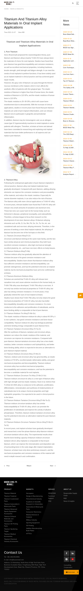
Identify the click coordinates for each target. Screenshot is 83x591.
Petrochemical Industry (34, 499)
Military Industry (31, 520)
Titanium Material (10, 493)
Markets (29, 489)
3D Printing (30, 525)
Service (51, 489)
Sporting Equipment (33, 523)
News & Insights (17, 9)
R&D (65, 498)
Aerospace (30, 493)
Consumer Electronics (33, 512)
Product (8, 489)
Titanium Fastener (10, 496)
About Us (67, 489)
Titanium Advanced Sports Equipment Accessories (10, 511)
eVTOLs (29, 533)
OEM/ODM (52, 493)
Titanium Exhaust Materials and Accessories (10, 519)
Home (6, 9)
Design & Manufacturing (34, 496)
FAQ (49, 501)
